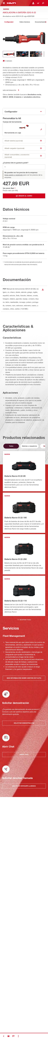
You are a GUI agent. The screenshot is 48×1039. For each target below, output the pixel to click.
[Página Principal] (11, 3)
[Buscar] (43, 3)
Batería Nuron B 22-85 (15, 476)
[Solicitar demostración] (8, 1036)
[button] (24, 129)
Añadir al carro (25, 196)
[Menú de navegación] (3, 3)
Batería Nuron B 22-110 (15, 600)
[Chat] (13, 1036)
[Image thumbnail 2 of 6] (22, 54)
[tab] (9, 22)
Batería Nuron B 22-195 (15, 517)
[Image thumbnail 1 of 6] (9, 54)
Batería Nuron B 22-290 (15, 559)
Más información (9, 90)
